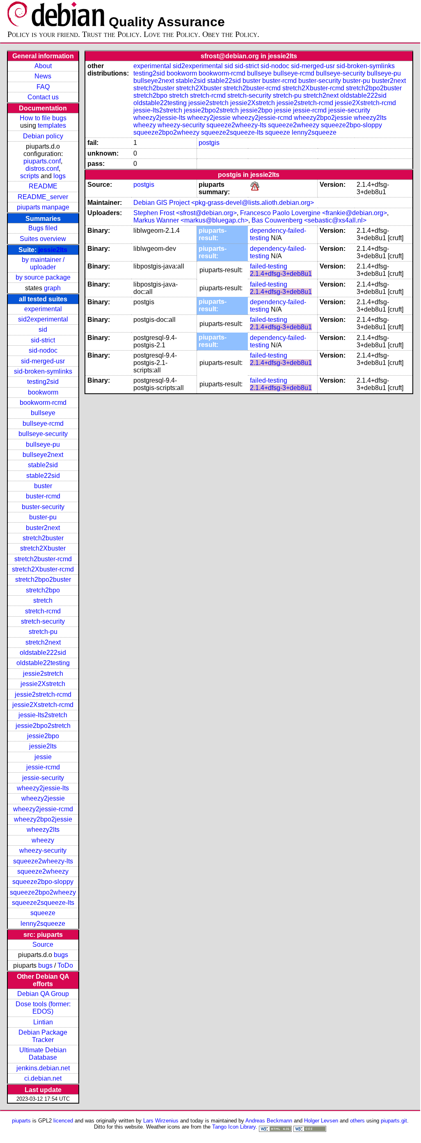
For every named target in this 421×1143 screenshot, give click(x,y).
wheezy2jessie (43, 798)
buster (43, 485)
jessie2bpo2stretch (43, 725)
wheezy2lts (43, 829)
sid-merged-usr (43, 361)
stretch (43, 600)
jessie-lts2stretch (42, 715)
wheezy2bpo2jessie (43, 819)
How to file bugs (43, 118)
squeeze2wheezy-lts (43, 861)
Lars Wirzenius (160, 1121)
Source (42, 944)
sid (43, 329)
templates (52, 125)
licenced (63, 1121)
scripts (29, 175)
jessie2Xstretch (43, 683)
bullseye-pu (43, 444)
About (43, 65)
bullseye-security (43, 433)
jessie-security (43, 777)
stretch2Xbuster (43, 548)
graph (52, 288)
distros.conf (42, 168)
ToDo (65, 965)
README (43, 186)
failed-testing (268, 266)
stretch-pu (43, 631)
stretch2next (43, 642)
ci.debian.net (43, 1078)
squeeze (42, 912)
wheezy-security (42, 850)
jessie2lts (52, 249)
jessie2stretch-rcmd (43, 694)
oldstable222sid (43, 652)
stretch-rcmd (43, 611)
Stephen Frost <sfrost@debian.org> (185, 212)
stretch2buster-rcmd (43, 558)
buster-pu (43, 517)
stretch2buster (43, 538)
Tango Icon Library (234, 1127)
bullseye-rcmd (43, 423)
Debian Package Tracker (42, 1036)
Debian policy (43, 136)
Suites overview (43, 238)
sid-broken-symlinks (43, 371)
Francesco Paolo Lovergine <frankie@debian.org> (313, 212)
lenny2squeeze (43, 923)
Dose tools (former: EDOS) (43, 1008)
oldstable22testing (43, 662)
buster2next (43, 527)
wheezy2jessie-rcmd (43, 809)
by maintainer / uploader (43, 263)
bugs (61, 954)
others (357, 1121)
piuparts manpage (43, 207)
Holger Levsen (321, 1121)
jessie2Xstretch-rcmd (42, 704)
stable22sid (43, 475)
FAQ (43, 86)
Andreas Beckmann (268, 1121)
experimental (43, 308)
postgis (209, 142)
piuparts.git (394, 1121)
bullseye (43, 412)
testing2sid (43, 381)
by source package (43, 277)
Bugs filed (42, 228)
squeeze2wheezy (43, 871)
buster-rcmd (43, 496)
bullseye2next (43, 454)
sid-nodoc (43, 350)
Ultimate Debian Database (42, 1054)
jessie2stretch (43, 673)
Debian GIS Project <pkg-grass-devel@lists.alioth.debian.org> (223, 202)
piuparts (21, 1121)
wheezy (43, 840)
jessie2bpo (43, 735)
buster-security (43, 506)
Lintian (43, 1022)
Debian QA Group (43, 993)
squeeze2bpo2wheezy (43, 892)
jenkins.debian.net (43, 1068)
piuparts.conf (42, 161)
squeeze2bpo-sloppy (42, 881)
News (42, 76)
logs (59, 175)
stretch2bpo (43, 590)
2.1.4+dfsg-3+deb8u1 (281, 273)
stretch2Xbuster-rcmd (43, 569)
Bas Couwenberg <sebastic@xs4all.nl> (309, 220)
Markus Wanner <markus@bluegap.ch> (190, 220)
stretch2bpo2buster (43, 579)
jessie (43, 756)
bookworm (43, 392)
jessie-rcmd (43, 767)
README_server (43, 196)
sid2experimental (43, 319)
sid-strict (43, 340)
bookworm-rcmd (43, 402)
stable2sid (43, 464)
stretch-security (43, 621)
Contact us (43, 97)
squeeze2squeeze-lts (43, 902)
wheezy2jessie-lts (43, 788)
